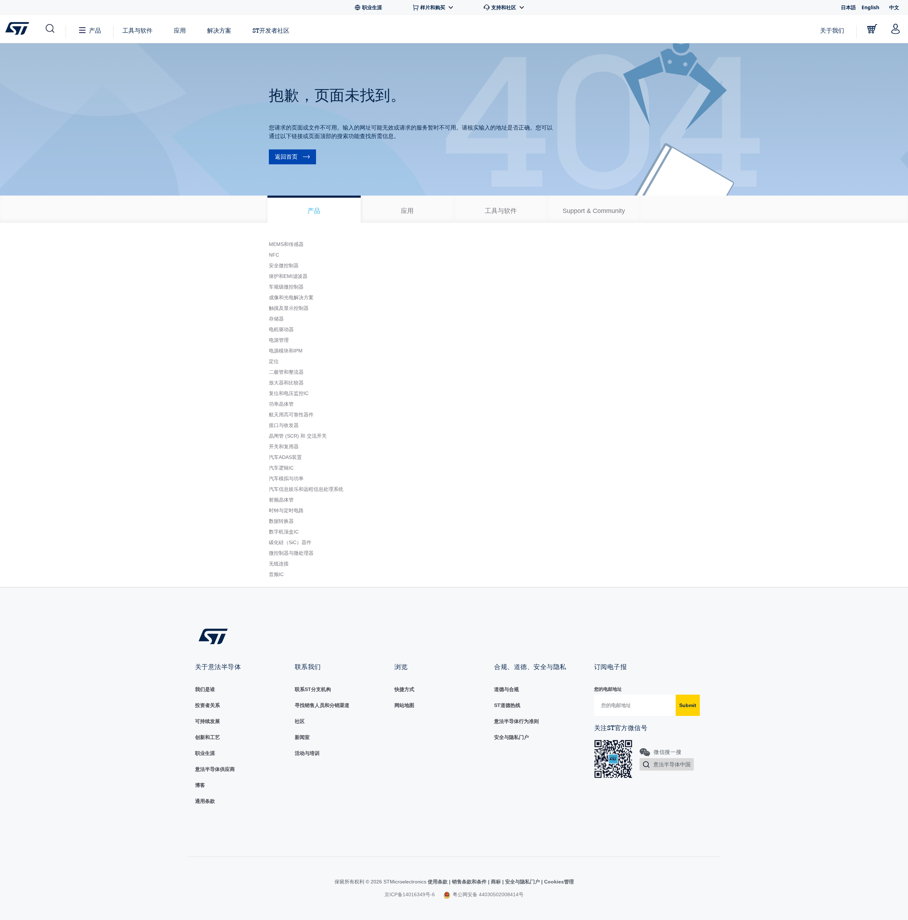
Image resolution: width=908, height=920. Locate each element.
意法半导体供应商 (215, 769)
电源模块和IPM (286, 351)
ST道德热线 (507, 705)
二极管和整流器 (286, 372)
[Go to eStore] (872, 29)
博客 (200, 785)
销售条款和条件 (469, 882)
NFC (274, 255)
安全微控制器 (284, 265)
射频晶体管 (281, 500)
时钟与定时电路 (286, 510)
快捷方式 (404, 689)
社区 (300, 721)
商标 (495, 882)
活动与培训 (307, 753)
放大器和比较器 (286, 382)
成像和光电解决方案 (291, 297)
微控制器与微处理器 (291, 553)
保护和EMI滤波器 (288, 276)
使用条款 (438, 882)
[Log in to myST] (895, 28)
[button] (49, 28)
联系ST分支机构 (313, 689)
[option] (314, 209)
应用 (180, 30)
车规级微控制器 (286, 287)
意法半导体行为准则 (516, 721)
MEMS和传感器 (286, 244)
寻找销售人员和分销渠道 (322, 705)
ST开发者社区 (271, 30)
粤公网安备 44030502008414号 (487, 894)
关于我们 (832, 30)
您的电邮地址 (608, 689)
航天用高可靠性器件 (291, 414)
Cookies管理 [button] (558, 882)
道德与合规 (506, 689)
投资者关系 (207, 705)
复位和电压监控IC (289, 393)
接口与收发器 (284, 425)
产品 (95, 30)
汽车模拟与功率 (286, 478)
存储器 (276, 319)
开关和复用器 (284, 446)
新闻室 (302, 737)
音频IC (276, 574)
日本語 (848, 7)
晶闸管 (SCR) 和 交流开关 (298, 436)
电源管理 (279, 340)
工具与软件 (137, 30)
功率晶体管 (281, 404)
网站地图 (404, 705)
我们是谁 (205, 689)
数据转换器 (281, 521)
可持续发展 (207, 721)
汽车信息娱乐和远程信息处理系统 (306, 489)
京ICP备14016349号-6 (409, 894)
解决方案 (219, 30)
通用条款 (205, 801)
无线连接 (279, 563)
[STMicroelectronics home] (18, 28)
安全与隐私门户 (511, 737)
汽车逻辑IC (281, 468)
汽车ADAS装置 (285, 457)
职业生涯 (205, 753)
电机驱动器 (281, 329)
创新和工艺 (207, 737)
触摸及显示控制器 (289, 308)
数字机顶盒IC (284, 532)
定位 (274, 361)
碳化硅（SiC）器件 (290, 542)
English (870, 7)
